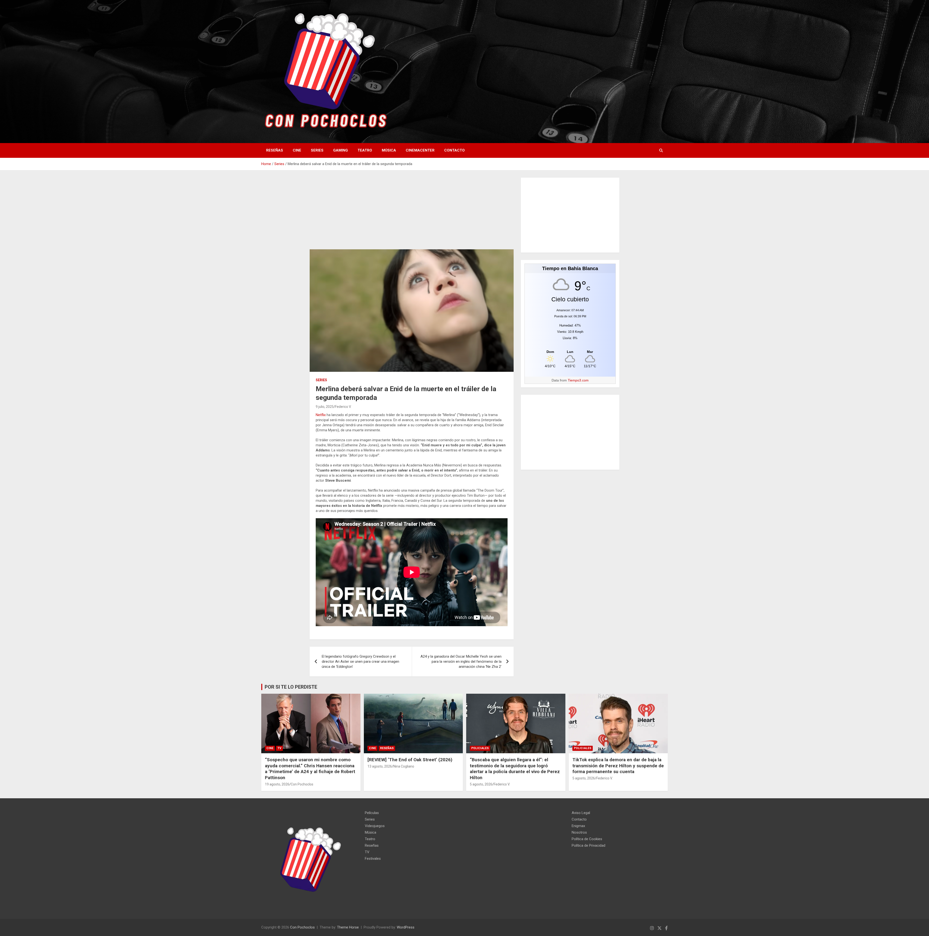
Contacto (454, 150)
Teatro (365, 150)
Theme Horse (348, 927)
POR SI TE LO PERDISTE (291, 687)
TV (279, 748)
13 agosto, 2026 (379, 766)
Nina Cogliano (403, 766)
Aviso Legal (581, 813)
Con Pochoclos (302, 784)
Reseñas (274, 150)
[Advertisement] (412, 213)
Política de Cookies (587, 839)
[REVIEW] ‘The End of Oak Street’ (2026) (409, 759)
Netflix (321, 415)
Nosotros (579, 832)
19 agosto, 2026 (277, 784)
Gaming (340, 150)
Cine (297, 150)
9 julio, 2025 (325, 407)
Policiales (480, 748)
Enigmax (578, 826)
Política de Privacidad (588, 845)
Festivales (373, 858)
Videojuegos (375, 826)
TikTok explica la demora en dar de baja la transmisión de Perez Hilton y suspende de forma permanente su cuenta (618, 765)
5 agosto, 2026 (481, 784)
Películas (372, 813)
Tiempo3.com (578, 380)
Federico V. (343, 407)
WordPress (405, 927)
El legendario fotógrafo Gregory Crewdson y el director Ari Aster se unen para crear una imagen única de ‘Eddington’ (360, 661)
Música (389, 150)
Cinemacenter (420, 150)
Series (317, 150)
